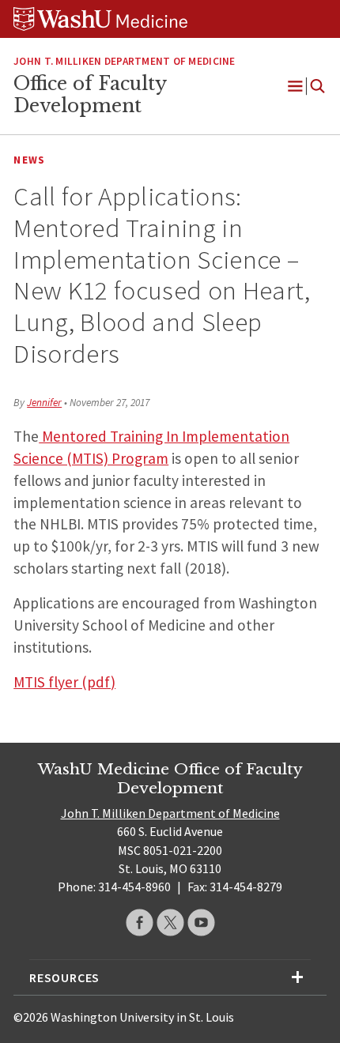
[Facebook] (139, 922)
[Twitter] (170, 922)
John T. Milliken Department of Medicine (124, 61)
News (29, 160)
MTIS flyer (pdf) (64, 681)
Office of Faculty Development (89, 95)
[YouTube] (201, 922)
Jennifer (44, 402)
